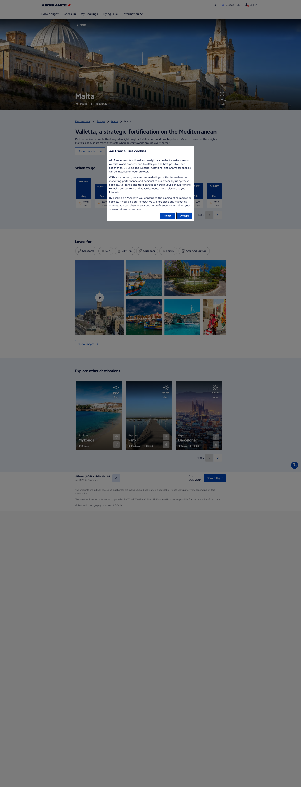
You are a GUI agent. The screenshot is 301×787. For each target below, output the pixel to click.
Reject (167, 215)
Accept (184, 215)
